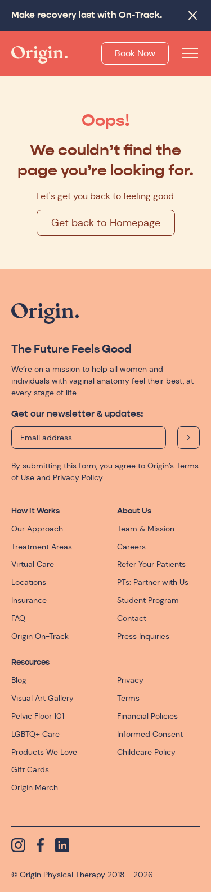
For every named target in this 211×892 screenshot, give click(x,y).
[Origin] (39, 55)
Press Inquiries (143, 636)
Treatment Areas (41, 547)
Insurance (29, 600)
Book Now (135, 53)
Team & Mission (145, 529)
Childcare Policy (146, 752)
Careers (131, 547)
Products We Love (44, 752)
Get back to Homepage (105, 223)
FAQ (18, 618)
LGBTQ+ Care (35, 734)
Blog (18, 680)
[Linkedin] (62, 845)
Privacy (130, 680)
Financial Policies (147, 716)
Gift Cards (30, 769)
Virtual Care (32, 564)
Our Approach (37, 529)
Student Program (148, 600)
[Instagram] (18, 845)
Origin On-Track (40, 636)
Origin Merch (34, 787)
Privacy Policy (77, 477)
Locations (28, 582)
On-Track (139, 15)
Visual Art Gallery (42, 698)
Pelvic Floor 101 (37, 716)
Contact (131, 618)
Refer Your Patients (151, 564)
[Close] (193, 15)
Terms (128, 698)
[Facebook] (40, 845)
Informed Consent (150, 734)
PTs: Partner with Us (152, 582)
